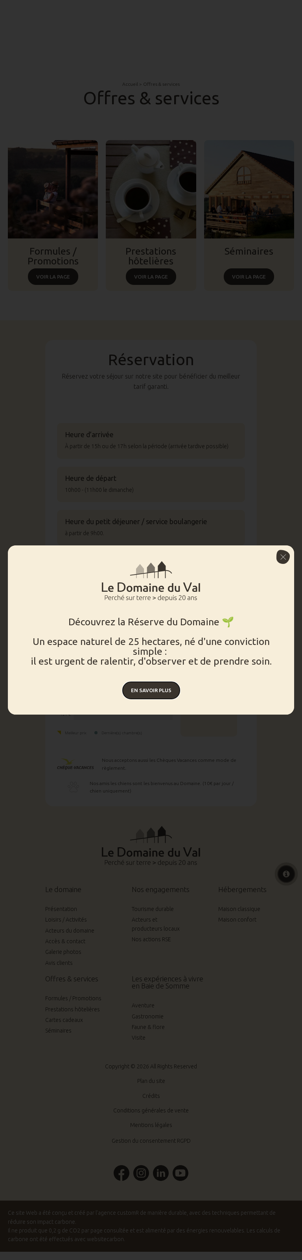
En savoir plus (151, 690)
